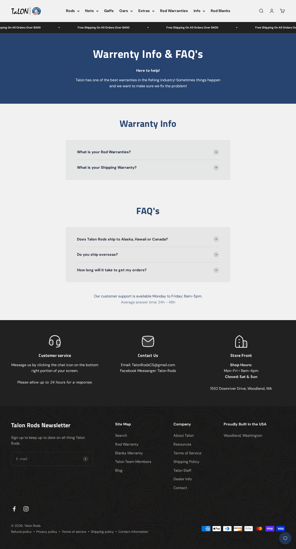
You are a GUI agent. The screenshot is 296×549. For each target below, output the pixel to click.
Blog (119, 470)
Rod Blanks (220, 10)
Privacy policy (46, 532)
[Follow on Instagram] (26, 509)
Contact (180, 487)
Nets (89, 10)
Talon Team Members (133, 461)
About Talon (183, 435)
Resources (182, 444)
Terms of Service (187, 453)
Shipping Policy (186, 461)
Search (121, 435)
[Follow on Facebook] (14, 509)
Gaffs (109, 10)
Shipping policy (102, 532)
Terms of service (74, 532)
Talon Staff (182, 470)
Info (197, 10)
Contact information (133, 532)
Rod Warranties (174, 10)
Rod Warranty (127, 444)
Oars (123, 10)
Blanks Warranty (129, 453)
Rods (70, 10)
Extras (144, 10)
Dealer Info (182, 479)
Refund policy (21, 532)
